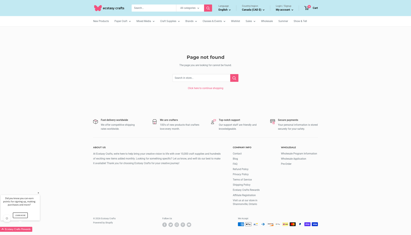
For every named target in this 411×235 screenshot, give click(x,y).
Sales (249, 21)
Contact (237, 153)
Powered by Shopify (103, 222)
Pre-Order (286, 163)
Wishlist (235, 21)
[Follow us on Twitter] (170, 224)
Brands (189, 21)
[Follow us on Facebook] (164, 224)
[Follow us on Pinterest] (183, 224)
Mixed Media (143, 21)
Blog (235, 158)
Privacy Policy (241, 174)
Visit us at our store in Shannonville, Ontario (245, 202)
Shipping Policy (241, 184)
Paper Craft (120, 21)
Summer (283, 21)
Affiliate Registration (244, 195)
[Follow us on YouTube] (189, 224)
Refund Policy (241, 169)
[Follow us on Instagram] (177, 224)
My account (283, 9)
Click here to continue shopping (205, 88)
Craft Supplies (168, 21)
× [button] (38, 192)
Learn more (20, 215)
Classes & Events (212, 21)
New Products (101, 21)
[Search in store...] (234, 78)
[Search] (208, 8)
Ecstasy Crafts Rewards (246, 189)
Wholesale (267, 21)
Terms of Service (242, 179)
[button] (24, 229)
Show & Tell (300, 21)
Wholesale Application (293, 158)
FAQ (235, 163)
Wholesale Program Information (299, 153)
